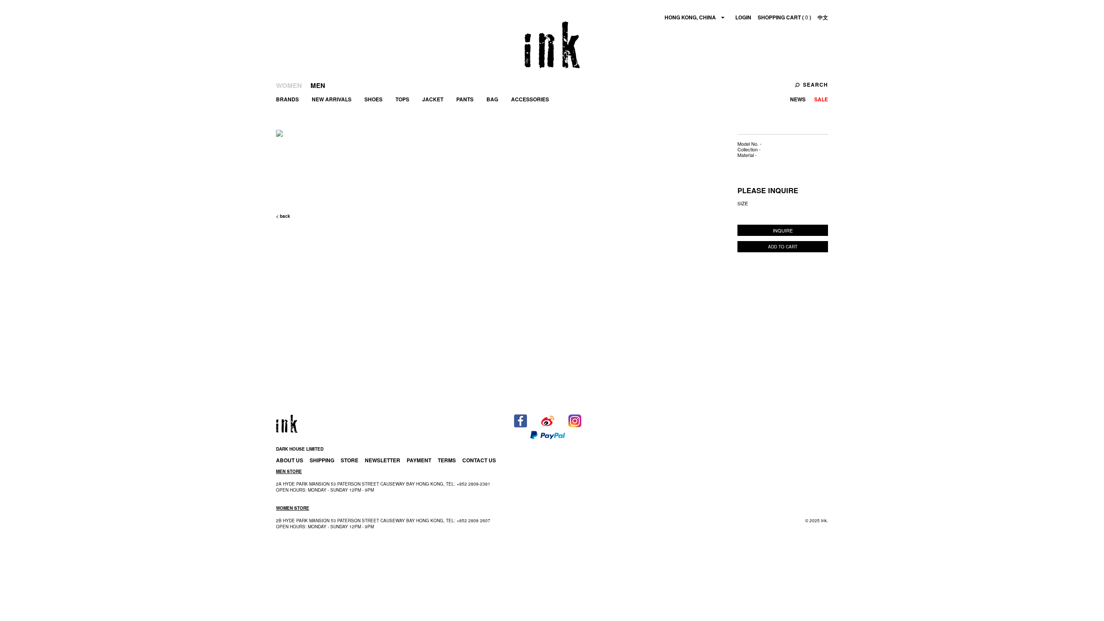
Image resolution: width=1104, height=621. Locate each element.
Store (349, 460)
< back (283, 216)
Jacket (432, 99)
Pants (465, 99)
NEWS (798, 99)
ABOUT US (289, 460)
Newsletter (382, 460)
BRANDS (287, 99)
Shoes (373, 99)
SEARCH (815, 84)
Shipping (322, 460)
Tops (402, 99)
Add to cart (782, 247)
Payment (419, 460)
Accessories (530, 99)
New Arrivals (331, 99)
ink (552, 45)
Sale (821, 99)
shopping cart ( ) (784, 17)
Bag (492, 99)
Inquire (783, 230)
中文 (823, 17)
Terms (447, 460)
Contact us (479, 460)
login (743, 17)
